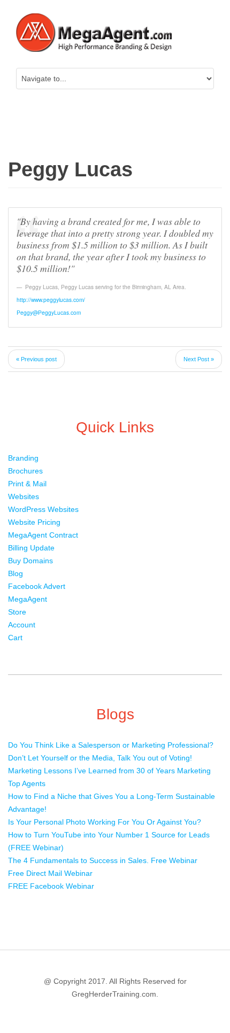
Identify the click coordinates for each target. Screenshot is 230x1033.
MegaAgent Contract (43, 535)
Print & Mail (27, 483)
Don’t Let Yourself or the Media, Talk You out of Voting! (100, 758)
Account (21, 624)
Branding (23, 458)
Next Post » (198, 359)
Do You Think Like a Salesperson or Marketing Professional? (110, 745)
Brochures (25, 471)
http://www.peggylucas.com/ (51, 300)
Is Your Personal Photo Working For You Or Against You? (104, 822)
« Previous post (36, 359)
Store (17, 612)
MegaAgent (27, 599)
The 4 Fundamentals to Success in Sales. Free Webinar (102, 860)
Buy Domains (30, 560)
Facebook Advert (36, 586)
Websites (23, 496)
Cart (15, 637)
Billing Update (31, 547)
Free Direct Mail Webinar (50, 873)
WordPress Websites (43, 509)
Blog (15, 573)
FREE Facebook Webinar (51, 886)
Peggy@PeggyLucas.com (49, 312)
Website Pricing (34, 522)
